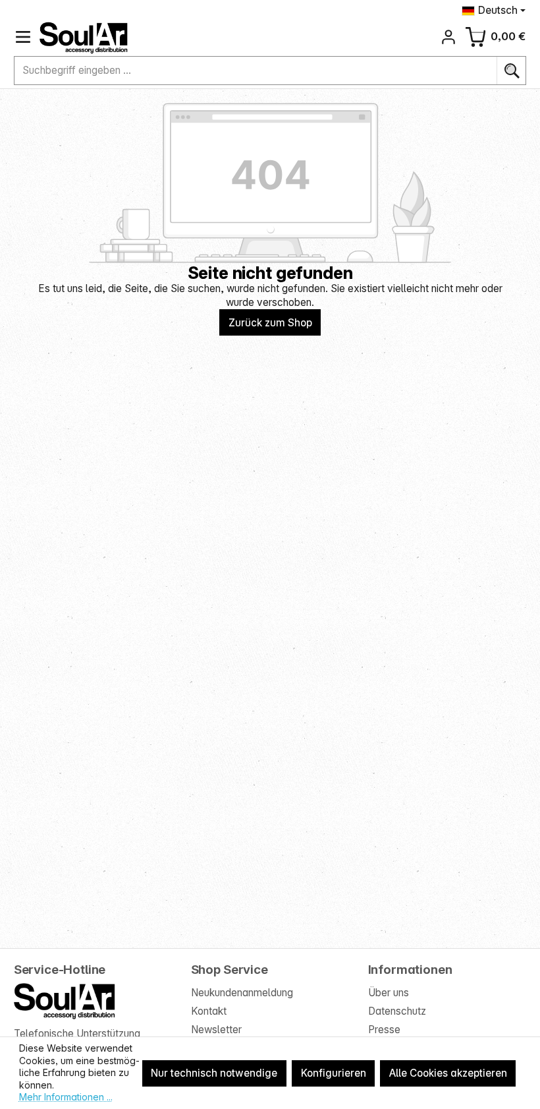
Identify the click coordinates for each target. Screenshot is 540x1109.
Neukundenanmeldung (242, 992)
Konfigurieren (333, 1073)
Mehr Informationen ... (66, 1096)
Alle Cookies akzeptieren (448, 1073)
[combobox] (255, 70)
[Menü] (23, 37)
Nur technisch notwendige (214, 1073)
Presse (384, 1029)
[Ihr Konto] (448, 37)
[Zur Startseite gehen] (84, 38)
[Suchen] (511, 70)
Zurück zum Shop (270, 322)
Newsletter (216, 1029)
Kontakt (209, 1011)
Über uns (388, 992)
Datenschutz (397, 1011)
